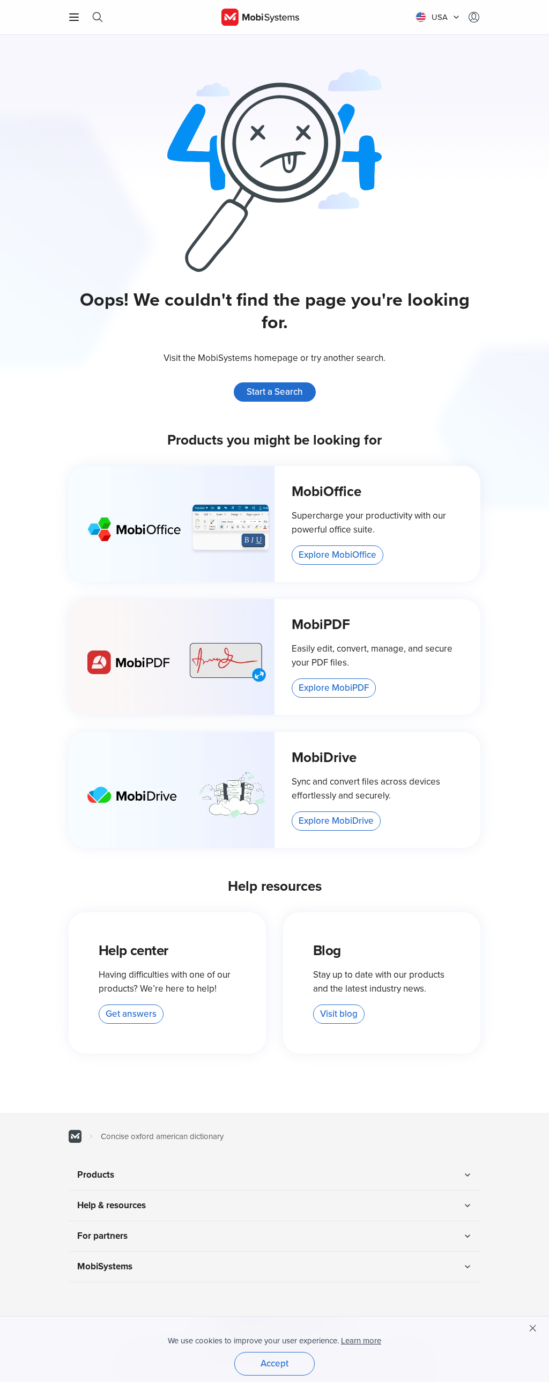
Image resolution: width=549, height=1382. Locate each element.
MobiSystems (104, 1266)
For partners (102, 1235)
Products (95, 1174)
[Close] (532, 1328)
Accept (274, 1363)
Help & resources (111, 1205)
